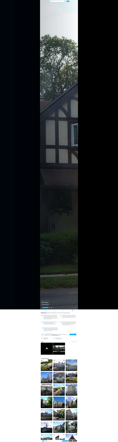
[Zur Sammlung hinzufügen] (49, 307)
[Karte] (51, 307)
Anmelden (68, 1)
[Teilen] (53, 307)
